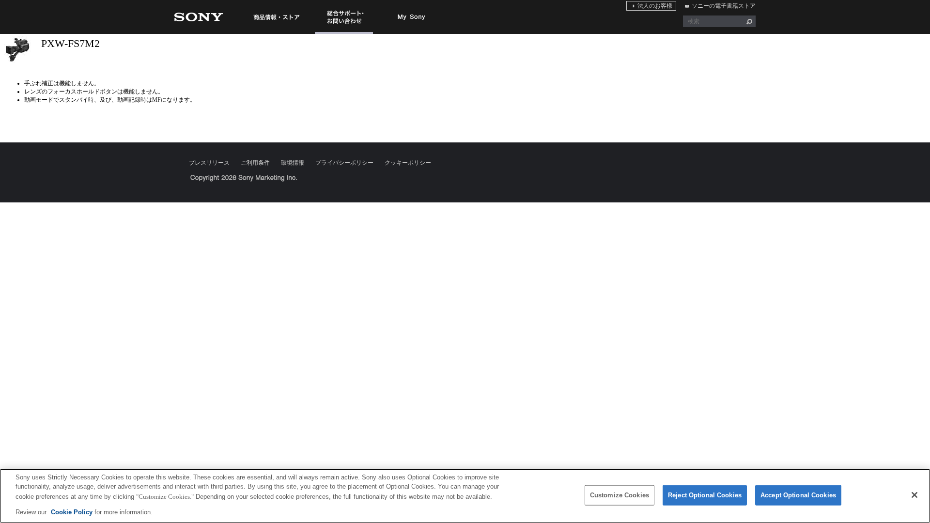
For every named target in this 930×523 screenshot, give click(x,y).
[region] (465, 496)
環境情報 (292, 162)
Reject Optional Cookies (705, 495)
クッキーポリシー (408, 162)
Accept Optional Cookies (798, 495)
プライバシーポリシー (344, 162)
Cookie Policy (72, 511)
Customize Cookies (619, 495)
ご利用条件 (255, 162)
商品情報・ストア (276, 17)
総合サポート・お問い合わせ (344, 33)
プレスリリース (209, 162)
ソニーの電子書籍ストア (724, 5)
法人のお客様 (654, 5)
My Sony (412, 17)
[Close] (914, 495)
